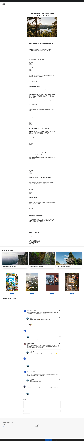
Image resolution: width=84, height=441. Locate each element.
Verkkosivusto (51, 409)
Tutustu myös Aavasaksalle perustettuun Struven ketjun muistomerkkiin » (39, 138)
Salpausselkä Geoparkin (48, 237)
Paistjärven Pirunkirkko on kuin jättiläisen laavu (36, 266)
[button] (82, 4)
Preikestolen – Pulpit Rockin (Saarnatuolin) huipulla (9, 266)
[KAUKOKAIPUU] (3, 4)
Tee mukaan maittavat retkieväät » (33, 242)
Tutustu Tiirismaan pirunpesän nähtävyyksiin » (35, 240)
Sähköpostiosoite (38, 409)
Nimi (24, 409)
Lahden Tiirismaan (43, 183)
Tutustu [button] (12, 293)
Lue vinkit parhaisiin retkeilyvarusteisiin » (34, 241)
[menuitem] (77, 1)
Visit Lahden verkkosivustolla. (46, 238)
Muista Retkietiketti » (32, 243)
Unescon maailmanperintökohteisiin (33, 131)
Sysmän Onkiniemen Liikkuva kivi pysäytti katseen (63, 266)
